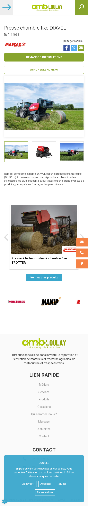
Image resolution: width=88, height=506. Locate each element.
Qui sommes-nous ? (44, 414)
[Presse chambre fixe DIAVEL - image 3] (72, 151)
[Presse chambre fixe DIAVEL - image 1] (16, 151)
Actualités (44, 429)
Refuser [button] (61, 483)
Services (44, 392)
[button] (44, 70)
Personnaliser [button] (45, 492)
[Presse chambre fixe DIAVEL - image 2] (44, 151)
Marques (44, 421)
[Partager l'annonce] (81, 48)
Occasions (44, 406)
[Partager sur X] (74, 48)
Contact (44, 436)
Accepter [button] (45, 483)
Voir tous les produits (44, 277)
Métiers (44, 384)
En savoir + (28, 483)
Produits (44, 399)
